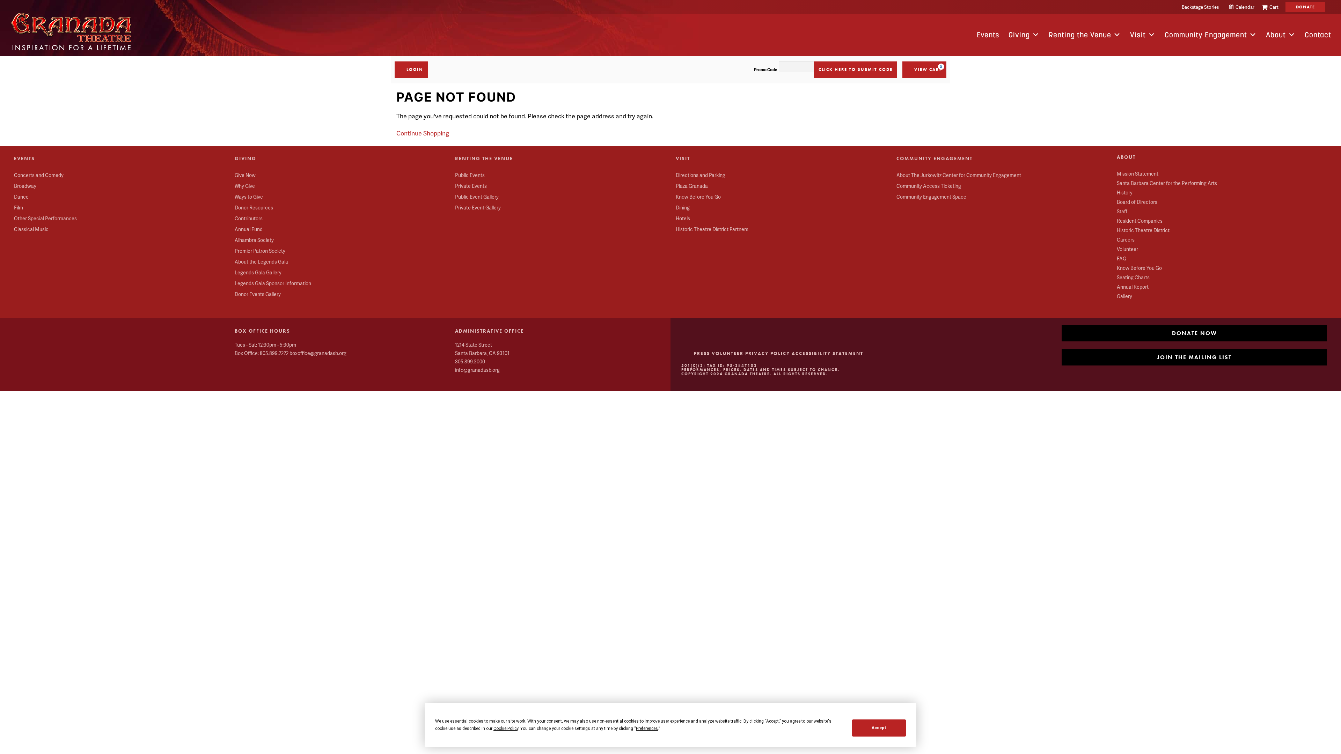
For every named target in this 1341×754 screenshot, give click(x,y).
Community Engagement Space (931, 196)
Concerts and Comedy (39, 175)
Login (414, 69)
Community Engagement (1206, 34)
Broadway (25, 186)
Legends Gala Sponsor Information (273, 283)
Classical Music (31, 229)
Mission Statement (1137, 173)
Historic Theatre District (1143, 230)
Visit (1138, 34)
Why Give (245, 186)
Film (18, 207)
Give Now (245, 175)
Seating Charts (1133, 277)
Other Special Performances (45, 218)
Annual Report (1133, 286)
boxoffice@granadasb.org (318, 353)
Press (702, 353)
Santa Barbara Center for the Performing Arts (1167, 183)
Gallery (1124, 296)
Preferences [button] (647, 728)
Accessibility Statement (827, 353)
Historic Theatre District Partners (712, 229)
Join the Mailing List (1194, 357)
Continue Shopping (422, 133)
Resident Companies (1140, 220)
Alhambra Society (254, 240)
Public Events (470, 175)
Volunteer (1127, 249)
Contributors (249, 218)
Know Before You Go (698, 196)
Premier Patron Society (260, 250)
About (1276, 34)
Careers (1126, 239)
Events (988, 34)
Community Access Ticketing (928, 186)
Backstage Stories (1200, 7)
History (1125, 192)
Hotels (683, 218)
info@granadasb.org (477, 370)
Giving (1019, 34)
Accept (879, 727)
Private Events (471, 186)
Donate (1305, 7)
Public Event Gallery (477, 196)
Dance (21, 196)
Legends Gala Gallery (258, 272)
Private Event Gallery (478, 207)
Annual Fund (249, 229)
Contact (1318, 34)
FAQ (1122, 258)
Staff (1122, 211)
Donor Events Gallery (258, 294)
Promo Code (765, 70)
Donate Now (1194, 333)
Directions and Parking (700, 175)
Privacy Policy (767, 353)
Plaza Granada (692, 186)
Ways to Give (249, 196)
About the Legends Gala (261, 261)
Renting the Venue (1080, 34)
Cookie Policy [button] (505, 728)
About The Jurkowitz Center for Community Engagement (958, 175)
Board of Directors (1137, 202)
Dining (683, 207)
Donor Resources (254, 207)
